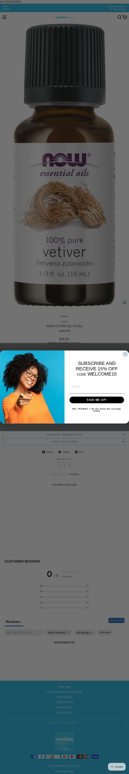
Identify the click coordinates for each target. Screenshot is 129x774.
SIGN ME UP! (97, 399)
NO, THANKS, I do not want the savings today (96, 410)
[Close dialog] (125, 354)
